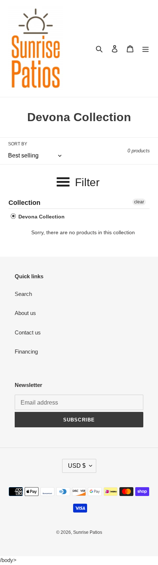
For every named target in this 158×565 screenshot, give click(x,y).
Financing (26, 351)
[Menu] (145, 49)
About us (25, 313)
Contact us (28, 332)
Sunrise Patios (87, 532)
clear (139, 201)
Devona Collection (41, 217)
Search (23, 294)
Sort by (17, 143)
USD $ (77, 466)
